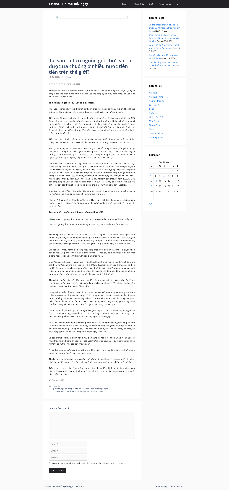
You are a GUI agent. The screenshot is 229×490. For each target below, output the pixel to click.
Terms (172, 486)
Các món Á (154, 105)
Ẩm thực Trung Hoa (158, 96)
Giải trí (151, 4)
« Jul (151, 203)
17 (151, 186)
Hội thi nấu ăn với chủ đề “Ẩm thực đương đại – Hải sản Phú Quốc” (78, 391)
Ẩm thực (153, 92)
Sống (124, 4)
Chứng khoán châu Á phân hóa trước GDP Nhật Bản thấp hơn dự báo (164, 27)
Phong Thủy (139, 4)
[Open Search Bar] (177, 4)
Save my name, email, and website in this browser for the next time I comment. (88, 463)
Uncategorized (156, 137)
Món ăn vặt (154, 121)
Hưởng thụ (56, 386)
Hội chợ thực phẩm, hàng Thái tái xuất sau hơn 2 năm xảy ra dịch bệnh (80, 389)
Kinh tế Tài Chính (157, 117)
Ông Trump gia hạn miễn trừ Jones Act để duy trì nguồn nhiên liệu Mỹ (164, 37)
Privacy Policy (161, 486)
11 (156, 181)
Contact (180, 486)
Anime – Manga (165, 4)
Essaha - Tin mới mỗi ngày (68, 4)
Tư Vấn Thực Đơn (157, 133)
